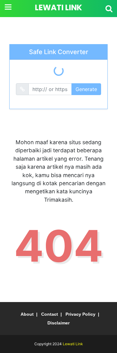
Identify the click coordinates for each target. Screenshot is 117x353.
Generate (86, 89)
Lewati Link (58, 7)
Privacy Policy (80, 314)
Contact (49, 314)
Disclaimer (58, 322)
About (27, 314)
